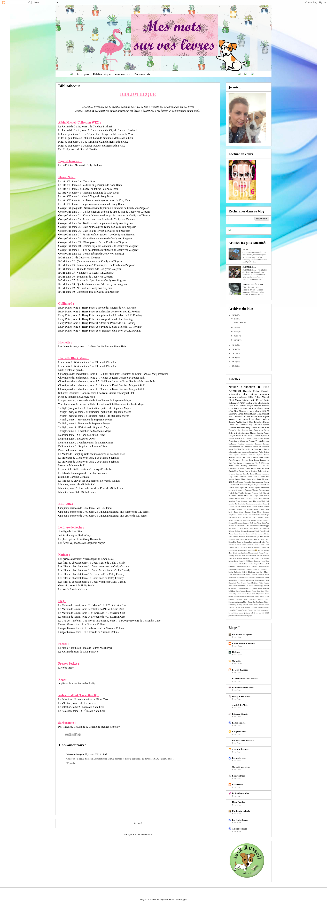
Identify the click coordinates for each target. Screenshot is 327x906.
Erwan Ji (240, 463)
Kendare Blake (256, 471)
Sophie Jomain (257, 427)
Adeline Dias (239, 498)
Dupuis (256, 460)
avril (236, 331)
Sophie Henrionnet (262, 487)
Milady (253, 446)
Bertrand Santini (235, 457)
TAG (267, 427)
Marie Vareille (253, 476)
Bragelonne (232, 515)
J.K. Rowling (239, 433)
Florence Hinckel (235, 545)
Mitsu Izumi (250, 580)
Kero (267, 561)
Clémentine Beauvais (240, 460)
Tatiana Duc (251, 602)
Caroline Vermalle (254, 515)
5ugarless (163, 899)
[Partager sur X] (73, 734)
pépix (250, 616)
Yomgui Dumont (247, 610)
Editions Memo (256, 534)
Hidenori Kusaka (263, 550)
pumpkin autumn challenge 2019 (249, 395)
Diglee (231, 433)
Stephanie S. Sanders (236, 490)
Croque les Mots (239, 731)
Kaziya (247, 471)
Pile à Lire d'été (240, 322)
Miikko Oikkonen (239, 580)
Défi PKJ (252, 408)
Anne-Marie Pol (263, 501)
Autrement (232, 509)
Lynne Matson (255, 474)
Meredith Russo (247, 577)
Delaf (251, 460)
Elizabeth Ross (234, 539)
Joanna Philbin (250, 468)
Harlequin (257, 547)
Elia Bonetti (264, 536)
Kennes (266, 444)
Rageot (266, 416)
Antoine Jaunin (234, 506)
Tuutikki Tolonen (244, 493)
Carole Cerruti (234, 441)
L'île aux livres (238, 775)
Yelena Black (243, 495)
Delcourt (265, 441)
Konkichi (240, 564)
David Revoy (253, 528)
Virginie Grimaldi (251, 607)
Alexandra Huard (251, 498)
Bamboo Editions (248, 455)
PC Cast (259, 400)
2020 (234, 315)
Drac (240, 534)
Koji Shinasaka (255, 424)
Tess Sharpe (259, 602)
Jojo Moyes (264, 558)
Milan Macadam (262, 446)
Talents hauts (264, 490)
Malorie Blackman (248, 572)
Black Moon (235, 400)
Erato (255, 402)
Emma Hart (232, 542)
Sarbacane (244, 484)
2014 (234, 365)
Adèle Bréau (264, 452)
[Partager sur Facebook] (76, 734)
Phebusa (236, 652)
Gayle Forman (259, 545)
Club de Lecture (255, 421)
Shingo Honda (259, 596)
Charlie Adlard (256, 520)
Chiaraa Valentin (255, 441)
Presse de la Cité (247, 586)
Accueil (138, 823)
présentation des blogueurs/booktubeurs (243, 452)
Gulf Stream (264, 463)
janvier (237, 339)
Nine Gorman (238, 482)
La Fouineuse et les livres (243, 687)
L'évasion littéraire (240, 713)
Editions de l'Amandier (247, 536)
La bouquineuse (239, 722)
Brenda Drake (263, 438)
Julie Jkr (260, 468)
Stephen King (242, 599)
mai (235, 327)
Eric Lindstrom (254, 542)
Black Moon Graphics (242, 512)
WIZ (242, 438)
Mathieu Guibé (234, 446)
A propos (82, 74)
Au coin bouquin (239, 828)
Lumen (254, 416)
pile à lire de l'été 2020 (260, 613)
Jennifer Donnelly (262, 556)
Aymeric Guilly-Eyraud (245, 509)
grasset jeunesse (244, 613)
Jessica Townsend (243, 558)
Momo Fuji (233, 449)
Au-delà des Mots (239, 705)
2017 (234, 353)
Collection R (250, 387)
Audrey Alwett (263, 506)
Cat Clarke (252, 517)
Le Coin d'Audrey (240, 669)
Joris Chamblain (236, 416)
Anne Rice (252, 501)
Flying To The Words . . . (243, 696)
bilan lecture (242, 430)
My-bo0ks (236, 660)
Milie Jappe (256, 479)
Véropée (260, 607)
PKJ (266, 387)
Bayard (256, 509)
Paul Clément (237, 586)
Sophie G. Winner (246, 487)
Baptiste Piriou (262, 455)
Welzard (246, 419)
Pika (260, 416)
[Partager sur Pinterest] (79, 734)
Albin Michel (262, 396)
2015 (234, 361)
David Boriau (243, 528)
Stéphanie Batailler (256, 599)
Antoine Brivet (234, 504)
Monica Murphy (259, 580)
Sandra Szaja (246, 594)
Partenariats (142, 74)
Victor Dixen (264, 449)
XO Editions (237, 610)
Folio (256, 463)
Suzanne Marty (242, 602)
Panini (261, 583)
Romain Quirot (251, 591)
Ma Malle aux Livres (241, 766)
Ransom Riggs (258, 586)
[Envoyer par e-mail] (66, 734)
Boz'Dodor (246, 457)
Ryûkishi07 (265, 435)
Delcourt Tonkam (234, 531)
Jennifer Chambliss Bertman (249, 444)
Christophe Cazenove (242, 523)
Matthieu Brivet (263, 575)
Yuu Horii (257, 610)
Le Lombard (252, 566)
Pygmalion (247, 482)
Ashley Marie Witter (248, 506)
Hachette (247, 391)
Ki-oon (247, 416)
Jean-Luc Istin (240, 556)
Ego (257, 536)
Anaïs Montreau (241, 501)
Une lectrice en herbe (241, 811)
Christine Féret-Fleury (260, 457)
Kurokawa (247, 564)
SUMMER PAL (249, 266)
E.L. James (246, 534)
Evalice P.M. (264, 542)
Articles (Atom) (145, 834)
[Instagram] (245, 74)
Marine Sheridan (256, 433)
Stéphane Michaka (252, 490)
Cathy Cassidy (261, 391)
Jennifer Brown (250, 556)
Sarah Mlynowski (258, 594)
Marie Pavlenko (240, 476)
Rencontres (122, 74)
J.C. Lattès (251, 553)
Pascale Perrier (254, 435)
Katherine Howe (259, 561)
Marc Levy (259, 572)
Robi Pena (232, 591)
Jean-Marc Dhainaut (260, 413)
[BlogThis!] (69, 734)
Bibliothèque (102, 74)
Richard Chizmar (242, 588)
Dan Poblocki (233, 528)
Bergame (262, 509)
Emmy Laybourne (243, 542)
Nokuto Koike (241, 435)
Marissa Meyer (246, 405)
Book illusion (238, 784)
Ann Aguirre (234, 455)
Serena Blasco (234, 438)
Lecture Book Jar (242, 474)
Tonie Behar (233, 493)
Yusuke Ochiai (251, 438)
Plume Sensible (238, 802)
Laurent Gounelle (242, 566)
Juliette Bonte (233, 561)
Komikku (235, 390)
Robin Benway (241, 591)
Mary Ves (265, 476)
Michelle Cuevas (258, 577)
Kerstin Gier (233, 564)
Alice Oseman (264, 498)
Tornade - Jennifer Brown (253, 284)
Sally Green (237, 594)
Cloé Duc (245, 526)
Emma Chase (264, 539)
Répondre (70, 763)
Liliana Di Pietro (258, 569)
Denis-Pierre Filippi (262, 531)
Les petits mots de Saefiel (243, 740)
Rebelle (251, 449)
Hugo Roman (233, 553)
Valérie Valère (264, 605)
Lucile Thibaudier (235, 572)
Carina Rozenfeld (245, 413)
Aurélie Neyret (242, 421)
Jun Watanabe (241, 424)
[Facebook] (239, 74)
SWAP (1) (247, 249)
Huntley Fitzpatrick (249, 465)
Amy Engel (253, 430)
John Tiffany (254, 558)
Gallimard (232, 444)
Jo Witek (241, 468)
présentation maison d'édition (238, 616)
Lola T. (266, 569)
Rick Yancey (252, 588)
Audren (249, 402)
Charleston (244, 441)
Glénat (260, 402)
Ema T (256, 539)
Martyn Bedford (251, 575)
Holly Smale (234, 465)
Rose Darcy (260, 591)
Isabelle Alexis (243, 553)
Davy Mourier (264, 528)
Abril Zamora (264, 496)
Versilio (231, 607)
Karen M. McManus (246, 561)
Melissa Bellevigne (235, 577)
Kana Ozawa (239, 471)
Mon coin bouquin (75, 754)
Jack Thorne (259, 553)
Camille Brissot (242, 515)
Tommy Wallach (242, 605)
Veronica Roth (257, 493)
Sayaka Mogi (253, 484)
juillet (236, 318)
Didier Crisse (233, 534)
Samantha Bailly (243, 427)
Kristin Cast (248, 400)
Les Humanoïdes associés (243, 569)
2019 (234, 345)
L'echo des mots (239, 758)
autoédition (256, 419)
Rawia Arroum (257, 482)
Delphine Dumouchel (248, 531)
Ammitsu (232, 501)
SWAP (236, 484)
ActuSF (231, 498)
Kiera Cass (233, 405)
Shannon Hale (264, 484)
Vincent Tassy (239, 607)
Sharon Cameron (248, 596)
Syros (256, 449)
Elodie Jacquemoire (246, 539)
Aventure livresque (240, 749)
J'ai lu (261, 465)
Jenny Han (232, 558)
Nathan (233, 387)
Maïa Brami (245, 446)
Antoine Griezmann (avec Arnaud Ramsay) (254, 504)
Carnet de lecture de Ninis (243, 643)
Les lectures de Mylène (242, 634)
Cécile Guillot (253, 526)
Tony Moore (253, 605)
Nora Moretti (241, 583)
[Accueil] (71, 74)
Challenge (246, 520)
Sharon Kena (234, 487)
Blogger (182, 899)
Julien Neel (233, 411)
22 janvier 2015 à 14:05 (96, 754)
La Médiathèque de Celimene (245, 678)
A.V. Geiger (254, 496)
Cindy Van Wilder (255, 523)
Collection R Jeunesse (238, 408)
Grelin (237, 547)
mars (236, 335)
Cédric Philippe (264, 526)
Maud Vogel (246, 479)
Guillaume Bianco (246, 547)
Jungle (266, 402)
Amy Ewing (264, 430)
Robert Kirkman (263, 588)
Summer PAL (235, 419)
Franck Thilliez (247, 545)
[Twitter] (252, 74)
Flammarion (249, 463)
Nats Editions (242, 449)
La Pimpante (255, 564)
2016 (234, 357)
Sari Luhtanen (238, 596)
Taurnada (232, 430)
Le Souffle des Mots (240, 793)
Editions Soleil (263, 408)
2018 (234, 349)
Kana (247, 433)
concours (264, 610)
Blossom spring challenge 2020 (252, 411)
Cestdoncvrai (238, 520)
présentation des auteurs (243, 394)
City (230, 460)
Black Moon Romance (260, 512)
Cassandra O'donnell (241, 517)
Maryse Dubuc (234, 479)
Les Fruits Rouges (240, 819)
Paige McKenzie (252, 583)
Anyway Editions (261, 405)
